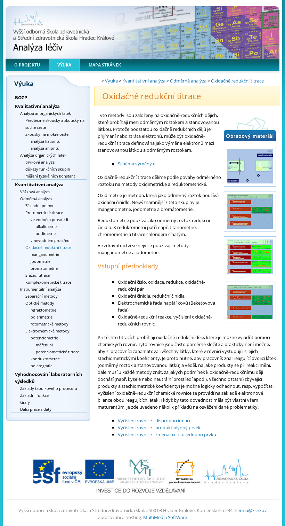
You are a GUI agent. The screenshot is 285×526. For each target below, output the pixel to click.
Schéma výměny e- (137, 163)
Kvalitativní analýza (37, 106)
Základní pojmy (39, 205)
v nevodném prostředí (51, 240)
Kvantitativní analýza (39, 184)
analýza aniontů (45, 148)
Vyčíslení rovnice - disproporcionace (155, 420)
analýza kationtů (45, 141)
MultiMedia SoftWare (165, 517)
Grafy (25, 402)
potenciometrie (44, 337)
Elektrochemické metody (47, 330)
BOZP (21, 97)
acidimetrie (46, 233)
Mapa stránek (105, 65)
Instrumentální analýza (40, 289)
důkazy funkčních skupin (47, 169)
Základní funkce (34, 395)
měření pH (45, 344)
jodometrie (40, 261)
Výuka (64, 65)
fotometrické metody (49, 324)
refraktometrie (43, 310)
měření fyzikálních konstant (50, 176)
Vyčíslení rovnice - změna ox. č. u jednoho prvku (167, 434)
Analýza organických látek (43, 155)
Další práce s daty (35, 409)
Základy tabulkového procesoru (48, 388)
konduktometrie (45, 358)
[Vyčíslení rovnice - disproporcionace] (250, 233)
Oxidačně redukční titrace (48, 247)
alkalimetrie (46, 226)
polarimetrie (41, 317)
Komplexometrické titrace (48, 282)
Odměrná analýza (36, 198)
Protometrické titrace (44, 212)
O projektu (27, 65)
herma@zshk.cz (251, 510)
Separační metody (41, 296)
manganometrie (45, 254)
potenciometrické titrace (57, 351)
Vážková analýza (35, 191)
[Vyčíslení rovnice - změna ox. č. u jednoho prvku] (250, 323)
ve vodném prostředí (49, 219)
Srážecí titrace (37, 275)
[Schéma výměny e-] (250, 188)
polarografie (41, 365)
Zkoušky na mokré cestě (46, 134)
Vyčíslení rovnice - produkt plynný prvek (159, 427)
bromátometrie (44, 268)
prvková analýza (40, 162)
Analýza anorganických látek (45, 113)
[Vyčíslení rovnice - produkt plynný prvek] (250, 278)
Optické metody (39, 303)
